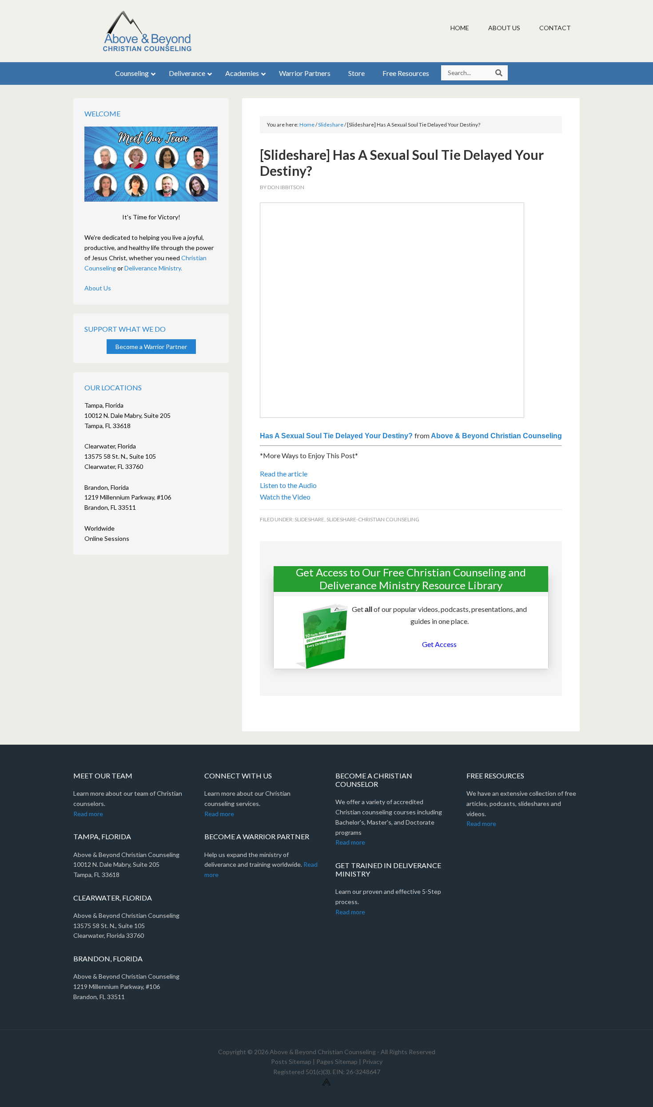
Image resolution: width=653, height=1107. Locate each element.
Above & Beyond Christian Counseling (148, 31)
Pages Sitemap (337, 1061)
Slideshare (309, 519)
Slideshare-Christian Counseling (372, 519)
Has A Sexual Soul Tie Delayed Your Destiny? (336, 436)
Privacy (372, 1061)
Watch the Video (285, 496)
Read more (88, 813)
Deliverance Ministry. (153, 268)
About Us (97, 288)
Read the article (283, 473)
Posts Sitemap (291, 1061)
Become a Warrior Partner (151, 346)
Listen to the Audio (288, 485)
